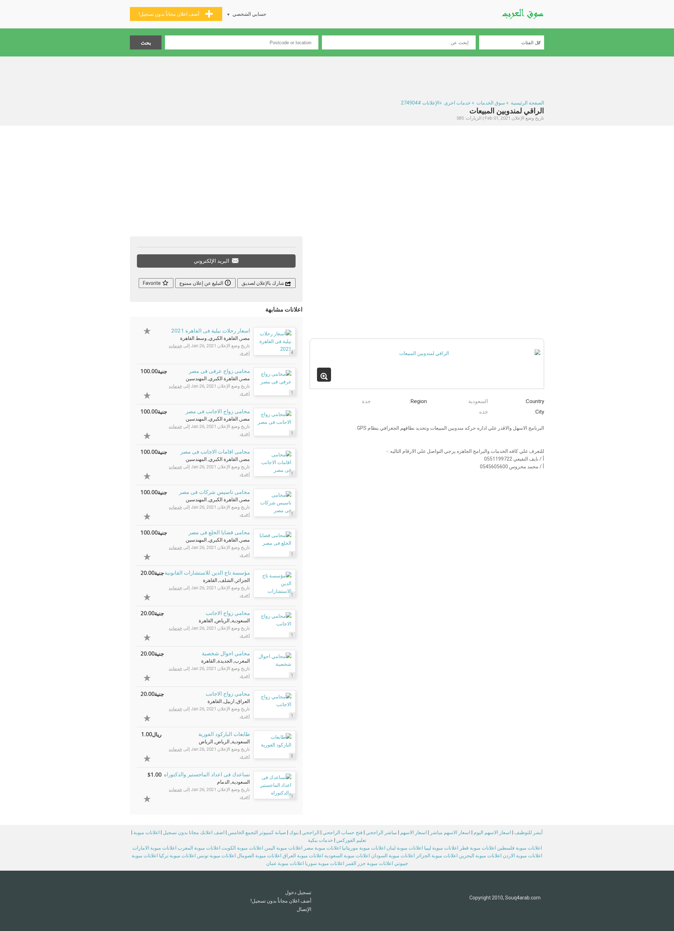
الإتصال (304, 909)
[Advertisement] (337, 76)
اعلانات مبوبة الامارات (154, 848)
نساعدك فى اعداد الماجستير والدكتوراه (207, 774)
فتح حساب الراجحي (343, 832)
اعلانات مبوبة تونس (216, 855)
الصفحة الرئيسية (527, 103)
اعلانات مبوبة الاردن (522, 855)
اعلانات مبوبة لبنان (404, 848)
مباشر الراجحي (381, 832)
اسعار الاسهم (413, 832)
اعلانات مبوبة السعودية (347, 855)
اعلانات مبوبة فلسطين (519, 848)
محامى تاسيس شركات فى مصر (214, 492)
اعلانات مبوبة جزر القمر (369, 863)
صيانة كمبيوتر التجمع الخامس (257, 832)
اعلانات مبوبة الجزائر (437, 855)
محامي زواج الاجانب (228, 613)
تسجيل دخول (298, 892)
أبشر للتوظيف (528, 832)
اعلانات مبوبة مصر (322, 848)
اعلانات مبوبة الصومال (259, 855)
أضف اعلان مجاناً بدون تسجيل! (281, 901)
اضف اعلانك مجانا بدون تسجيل (194, 832)
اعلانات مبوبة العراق (303, 855)
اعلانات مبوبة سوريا (324, 863)
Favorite (152, 283)
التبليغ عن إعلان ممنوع (201, 283)
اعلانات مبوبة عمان (285, 863)
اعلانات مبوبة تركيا (177, 855)
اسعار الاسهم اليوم (492, 832)
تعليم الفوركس (351, 840)
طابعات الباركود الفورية (224, 734)
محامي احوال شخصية (226, 653)
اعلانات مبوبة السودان (393, 855)
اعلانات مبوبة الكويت (242, 848)
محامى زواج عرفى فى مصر (219, 371)
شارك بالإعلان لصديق (263, 283)
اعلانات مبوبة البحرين (480, 855)
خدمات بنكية (320, 840)
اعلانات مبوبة (146, 832)
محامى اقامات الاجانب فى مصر (215, 452)
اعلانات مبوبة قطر (478, 848)
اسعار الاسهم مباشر (450, 832)
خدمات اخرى (457, 103)
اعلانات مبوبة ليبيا (441, 848)
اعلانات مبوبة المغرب (199, 848)
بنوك (294, 832)
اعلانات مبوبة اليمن (283, 848)
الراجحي (310, 832)
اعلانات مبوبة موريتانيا (363, 848)
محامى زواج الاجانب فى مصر (218, 411)
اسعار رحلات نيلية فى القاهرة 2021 (210, 331)
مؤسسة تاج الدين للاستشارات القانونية (207, 573)
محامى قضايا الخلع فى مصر (219, 532)
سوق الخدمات (490, 103)
